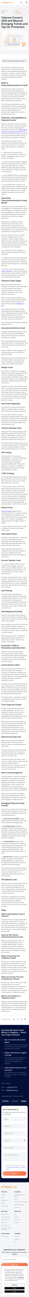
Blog (16, 1214)
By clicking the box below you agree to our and (15, 1167)
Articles (16, 1217)
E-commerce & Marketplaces (21, 1201)
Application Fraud (5, 1214)
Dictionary (17, 1222)
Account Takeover (5, 1217)
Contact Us (17, 1239)
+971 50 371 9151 (12, 1087)
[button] (14, 61)
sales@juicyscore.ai (12, 1090)
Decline (14, 1288)
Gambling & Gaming (19, 1204)
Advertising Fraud (5, 1225)
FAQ (15, 1242)
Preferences (14, 1285)
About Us (17, 1236)
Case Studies (17, 1219)
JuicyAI (2, 1197)
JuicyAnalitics (4, 1200)
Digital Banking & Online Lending (20, 1195)
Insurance (17, 1207)
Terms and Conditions (13, 1167)
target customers (6, 271)
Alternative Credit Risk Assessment (6, 1228)
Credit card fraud (6, 511)
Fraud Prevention (18, 12)
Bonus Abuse (4, 1222)
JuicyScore (3, 1194)
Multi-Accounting (5, 1219)
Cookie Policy (21, 1277)
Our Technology (4, 1236)
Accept (14, 1291)
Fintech (16, 1199)
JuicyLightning (4, 1205)
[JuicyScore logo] (7, 2)
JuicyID (2, 1203)
